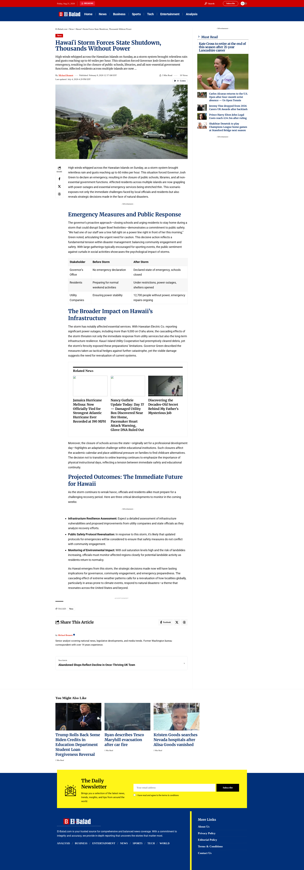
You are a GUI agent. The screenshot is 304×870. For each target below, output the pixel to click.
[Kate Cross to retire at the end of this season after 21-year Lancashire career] (222, 72)
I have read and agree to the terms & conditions (158, 795)
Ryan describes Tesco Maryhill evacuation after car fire (124, 739)
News (71, 29)
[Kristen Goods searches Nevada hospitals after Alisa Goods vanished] (177, 716)
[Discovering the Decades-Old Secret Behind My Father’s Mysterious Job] (165, 386)
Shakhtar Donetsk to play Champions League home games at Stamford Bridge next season (228, 127)
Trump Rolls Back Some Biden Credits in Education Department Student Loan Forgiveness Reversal (77, 744)
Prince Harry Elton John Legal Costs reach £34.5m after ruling (228, 116)
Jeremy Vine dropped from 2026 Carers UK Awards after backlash (228, 107)
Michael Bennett (66, 75)
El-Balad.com (61, 29)
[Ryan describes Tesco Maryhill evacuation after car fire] (127, 716)
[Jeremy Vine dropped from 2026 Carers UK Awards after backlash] (202, 107)
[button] (209, 3)
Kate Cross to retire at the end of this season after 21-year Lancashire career (222, 47)
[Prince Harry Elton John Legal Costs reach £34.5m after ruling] (202, 116)
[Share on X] (59, 186)
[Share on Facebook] (59, 178)
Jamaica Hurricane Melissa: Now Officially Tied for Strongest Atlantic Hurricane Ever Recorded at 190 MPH (89, 410)
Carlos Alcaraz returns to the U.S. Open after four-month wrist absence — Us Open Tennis (228, 97)
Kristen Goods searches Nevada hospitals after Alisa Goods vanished (175, 739)
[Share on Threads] (59, 194)
